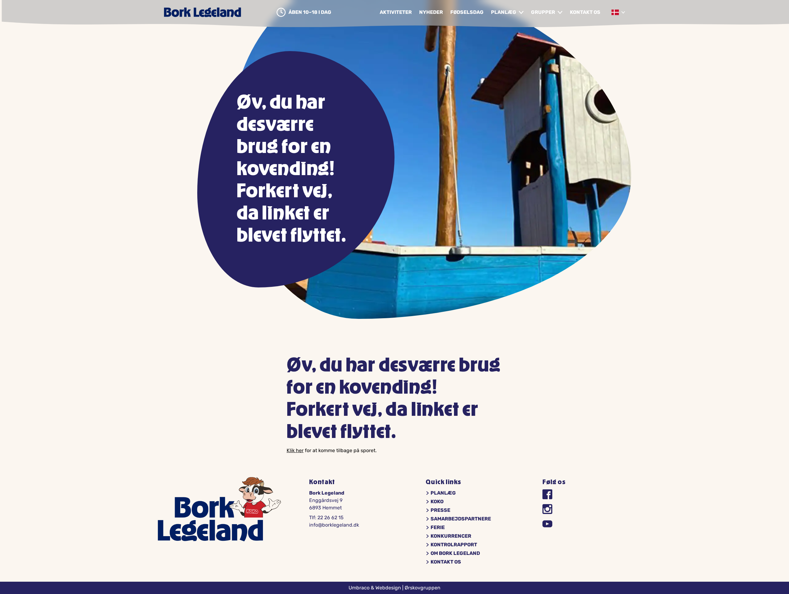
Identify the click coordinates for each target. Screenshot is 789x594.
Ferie (438, 527)
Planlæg (503, 12)
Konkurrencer (451, 536)
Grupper (543, 12)
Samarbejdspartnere (461, 519)
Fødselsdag (467, 12)
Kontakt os (585, 12)
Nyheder (431, 12)
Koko (437, 502)
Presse (440, 510)
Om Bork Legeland (455, 553)
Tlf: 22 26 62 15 (326, 517)
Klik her (295, 450)
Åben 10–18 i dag (309, 12)
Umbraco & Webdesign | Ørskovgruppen (394, 588)
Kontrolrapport (454, 545)
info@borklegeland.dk (334, 525)
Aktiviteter (396, 12)
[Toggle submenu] (521, 12)
